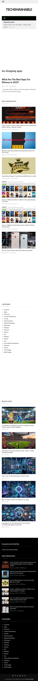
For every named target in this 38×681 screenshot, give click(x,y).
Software (7, 345)
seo (5, 341)
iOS (5, 334)
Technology (7, 350)
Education (7, 325)
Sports (6, 348)
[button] (3, 1)
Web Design (7, 352)
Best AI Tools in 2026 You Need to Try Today (15, 499)
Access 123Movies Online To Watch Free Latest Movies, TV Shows (19, 200)
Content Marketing (10, 316)
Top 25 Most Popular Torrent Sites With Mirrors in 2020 (19, 176)
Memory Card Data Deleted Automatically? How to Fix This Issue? (18, 151)
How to (6, 332)
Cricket (6, 319)
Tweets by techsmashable (10, 550)
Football (6, 328)
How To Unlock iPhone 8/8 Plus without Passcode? (17, 250)
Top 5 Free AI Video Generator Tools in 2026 (15, 476)
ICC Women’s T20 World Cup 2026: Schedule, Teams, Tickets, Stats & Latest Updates (18, 426)
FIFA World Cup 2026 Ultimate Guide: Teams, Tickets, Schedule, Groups (18, 451)
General (6, 330)
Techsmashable (29, 679)
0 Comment (13, 86)
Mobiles (6, 336)
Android (6, 310)
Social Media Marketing (11, 343)
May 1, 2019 (5, 86)
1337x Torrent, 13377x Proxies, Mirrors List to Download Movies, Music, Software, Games (19, 126)
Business (7, 314)
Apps (5, 312)
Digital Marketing (9, 323)
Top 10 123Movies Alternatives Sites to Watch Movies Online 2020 (18, 226)
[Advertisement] (19, 50)
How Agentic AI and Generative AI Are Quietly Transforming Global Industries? (16, 524)
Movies (6, 339)
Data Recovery (8, 321)
